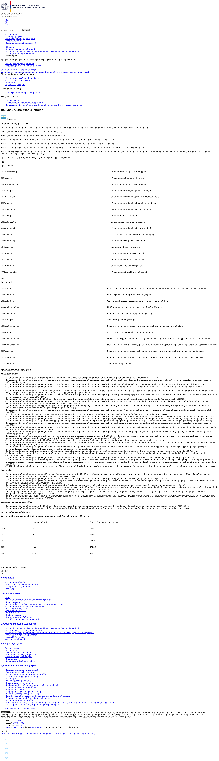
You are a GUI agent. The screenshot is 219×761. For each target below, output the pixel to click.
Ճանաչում (10, 82)
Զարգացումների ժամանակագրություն (24, 103)
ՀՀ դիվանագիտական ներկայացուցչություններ (28, 600)
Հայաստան (11, 34)
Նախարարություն (14, 37)
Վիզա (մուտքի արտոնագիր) (19, 683)
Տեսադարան (11, 650)
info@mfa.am (20, 725)
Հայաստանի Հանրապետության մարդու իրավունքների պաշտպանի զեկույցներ (44, 105)
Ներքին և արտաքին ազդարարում (22, 619)
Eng (6, 22)
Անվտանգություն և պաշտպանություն (19, 70)
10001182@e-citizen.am (14, 727)
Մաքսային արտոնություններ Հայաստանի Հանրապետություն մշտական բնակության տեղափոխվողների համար (60, 702)
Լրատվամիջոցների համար (18, 652)
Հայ (7, 20)
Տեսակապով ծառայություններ (20, 700)
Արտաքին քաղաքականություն (20, 39)
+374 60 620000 (16, 721)
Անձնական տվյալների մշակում (20, 661)
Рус (6, 24)
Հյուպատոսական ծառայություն (20, 43)
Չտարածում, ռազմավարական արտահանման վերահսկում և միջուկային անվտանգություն (45, 72)
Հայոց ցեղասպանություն (17, 80)
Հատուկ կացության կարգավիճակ (22, 694)
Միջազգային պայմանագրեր (19, 617)
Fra (6, 26)
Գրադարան (11, 659)
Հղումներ (9, 589)
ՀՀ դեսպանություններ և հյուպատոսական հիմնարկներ (32, 705)
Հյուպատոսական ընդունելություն (21, 670)
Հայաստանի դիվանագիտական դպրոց (24, 606)
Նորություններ (12, 648)
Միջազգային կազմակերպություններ (23, 66)
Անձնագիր (10, 679)
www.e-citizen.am (36, 727)
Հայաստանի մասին (15, 582)
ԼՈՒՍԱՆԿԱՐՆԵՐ (13, 101)
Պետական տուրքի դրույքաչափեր (21, 676)
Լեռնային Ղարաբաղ (15, 637)
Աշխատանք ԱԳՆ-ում (15, 611)
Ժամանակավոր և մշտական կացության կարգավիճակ (32, 685)
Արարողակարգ (12, 602)
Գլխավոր (9, 47)
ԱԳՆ (7, 598)
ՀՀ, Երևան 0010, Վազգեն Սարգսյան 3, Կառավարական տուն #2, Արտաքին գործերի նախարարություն (49, 733)
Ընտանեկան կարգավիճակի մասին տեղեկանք (28, 698)
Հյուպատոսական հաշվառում (19, 672)
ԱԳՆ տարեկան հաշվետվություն (20, 655)
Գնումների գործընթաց (16, 608)
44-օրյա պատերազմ (15, 639)
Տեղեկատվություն (14, 41)
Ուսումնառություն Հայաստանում (21, 584)
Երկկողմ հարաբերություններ (19, 53)
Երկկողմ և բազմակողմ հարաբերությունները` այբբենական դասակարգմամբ (42, 51)
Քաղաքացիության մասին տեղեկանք (23, 692)
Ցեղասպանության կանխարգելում (22, 78)
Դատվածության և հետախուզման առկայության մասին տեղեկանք (37, 696)
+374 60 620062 (18, 723)
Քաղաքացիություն (14, 689)
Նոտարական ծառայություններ (20, 687)
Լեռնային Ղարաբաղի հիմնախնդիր (22, 93)
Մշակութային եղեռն (15, 85)
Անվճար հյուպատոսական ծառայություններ (26, 674)
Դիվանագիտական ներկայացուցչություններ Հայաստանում (34, 604)
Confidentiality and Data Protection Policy (20, 708)
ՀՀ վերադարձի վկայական (18, 681)
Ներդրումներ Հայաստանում (19, 587)
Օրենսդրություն (13, 615)
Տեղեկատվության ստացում (18, 657)
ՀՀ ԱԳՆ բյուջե (12, 613)
